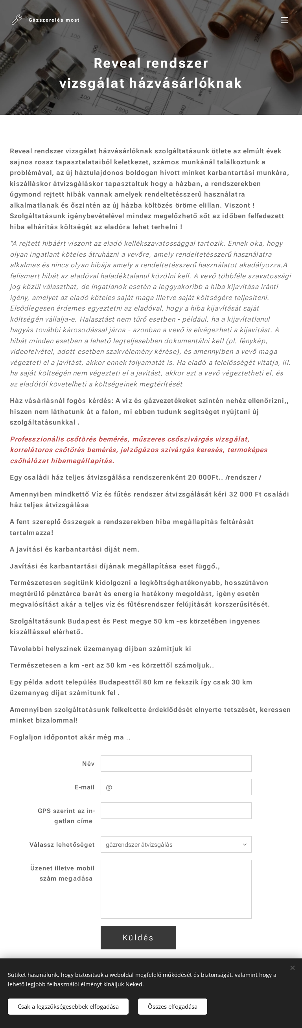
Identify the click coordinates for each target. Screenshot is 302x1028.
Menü (284, 20)
